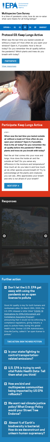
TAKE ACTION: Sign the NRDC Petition (24, 342)
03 (25, 27)
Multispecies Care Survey (16, 13)
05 (35, 27)
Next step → (13, 186)
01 (15, 27)
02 (20, 27)
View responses (9, 66)
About (44, 27)
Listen (10, 210)
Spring (6, 27)
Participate (10, 61)
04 (30, 27)
